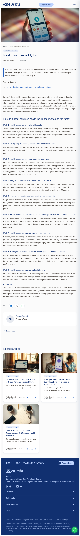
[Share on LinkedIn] (11, 306)
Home (5, 46)
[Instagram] (10, 486)
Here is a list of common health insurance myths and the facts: (28, 87)
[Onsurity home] (11, 4)
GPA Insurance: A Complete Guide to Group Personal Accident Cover (20, 380)
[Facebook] (7, 486)
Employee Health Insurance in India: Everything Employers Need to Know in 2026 (59, 382)
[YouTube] (21, 486)
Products (9, 492)
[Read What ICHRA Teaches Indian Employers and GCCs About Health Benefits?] (21, 414)
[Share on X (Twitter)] (17, 306)
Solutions (9, 511)
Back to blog (10, 331)
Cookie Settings (62, 520)
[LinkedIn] (17, 486)
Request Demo (46, 5)
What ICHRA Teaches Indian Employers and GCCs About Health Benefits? (20, 433)
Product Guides (11, 50)
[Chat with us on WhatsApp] (75, 530)
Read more (30, 398)
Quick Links (10, 498)
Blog (10, 46)
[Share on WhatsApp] (22, 306)
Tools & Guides (12, 504)
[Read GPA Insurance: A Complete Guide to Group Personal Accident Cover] (21, 363)
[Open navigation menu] (74, 4)
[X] (14, 486)
